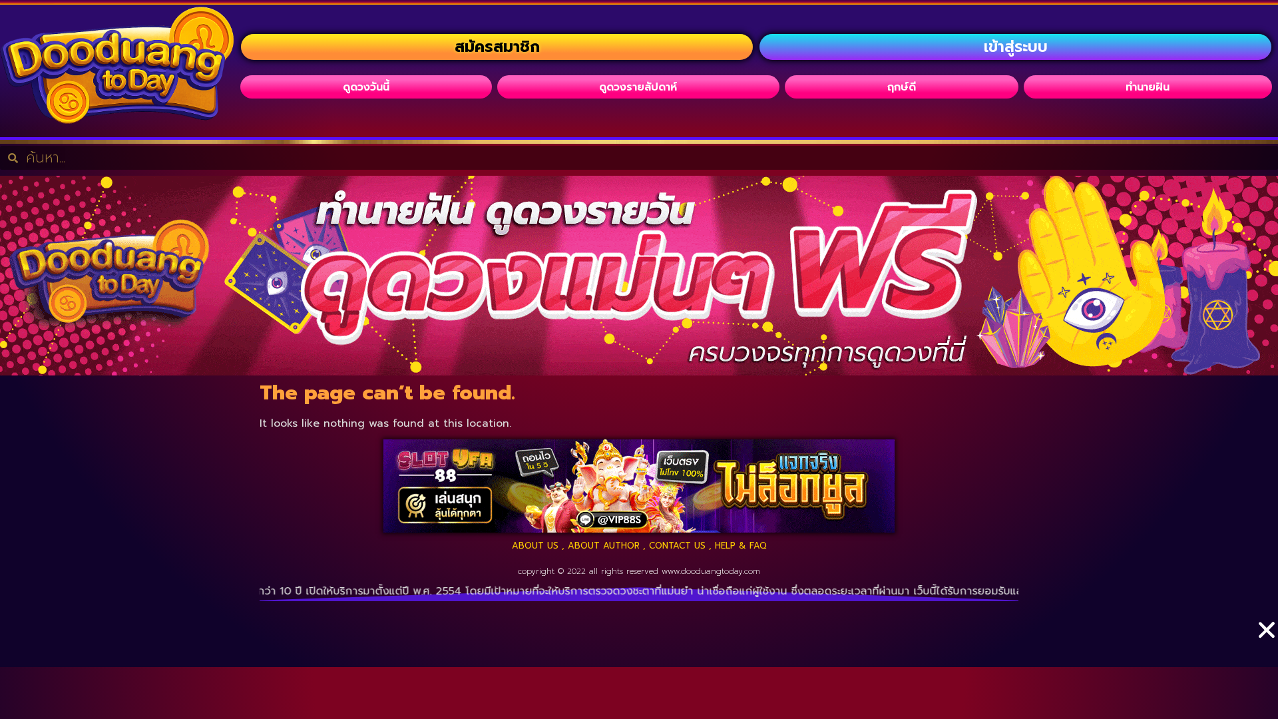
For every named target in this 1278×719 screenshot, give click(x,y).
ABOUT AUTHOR (604, 545)
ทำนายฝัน (1148, 87)
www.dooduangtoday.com (711, 571)
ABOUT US (535, 545)
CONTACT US (677, 545)
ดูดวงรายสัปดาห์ (638, 87)
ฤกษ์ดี (901, 87)
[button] (1266, 609)
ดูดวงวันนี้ (366, 87)
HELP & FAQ (741, 545)
